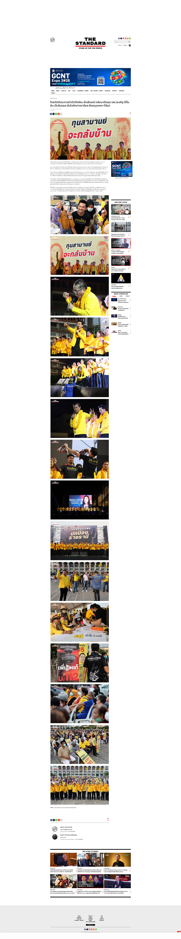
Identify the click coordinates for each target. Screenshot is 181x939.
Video (90, 917)
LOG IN (119, 45)
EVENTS (114, 90)
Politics (53, 98)
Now (102, 917)
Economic (113, 216)
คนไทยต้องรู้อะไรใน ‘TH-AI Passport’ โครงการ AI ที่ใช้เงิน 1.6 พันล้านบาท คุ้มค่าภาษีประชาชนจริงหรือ (118, 218)
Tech (118, 216)
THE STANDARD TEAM (57, 109)
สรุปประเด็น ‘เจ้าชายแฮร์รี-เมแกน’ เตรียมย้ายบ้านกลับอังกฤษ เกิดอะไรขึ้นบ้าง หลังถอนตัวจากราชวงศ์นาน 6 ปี (118, 269)
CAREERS (121, 90)
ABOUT (53, 93)
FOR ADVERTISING (90, 921)
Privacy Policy (79, 920)
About (90, 920)
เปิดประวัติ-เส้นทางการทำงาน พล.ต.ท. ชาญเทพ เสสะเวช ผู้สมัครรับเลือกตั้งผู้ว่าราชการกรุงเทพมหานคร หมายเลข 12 (115, 870)
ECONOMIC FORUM (82, 90)
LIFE (73, 90)
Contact (102, 920)
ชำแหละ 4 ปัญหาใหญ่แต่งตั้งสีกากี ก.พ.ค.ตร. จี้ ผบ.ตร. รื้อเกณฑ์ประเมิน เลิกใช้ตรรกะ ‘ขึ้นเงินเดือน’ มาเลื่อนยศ (123, 309)
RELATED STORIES (90, 851)
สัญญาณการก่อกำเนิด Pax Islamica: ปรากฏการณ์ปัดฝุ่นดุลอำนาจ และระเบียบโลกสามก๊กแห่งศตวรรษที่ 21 (123, 301)
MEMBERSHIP (90, 924)
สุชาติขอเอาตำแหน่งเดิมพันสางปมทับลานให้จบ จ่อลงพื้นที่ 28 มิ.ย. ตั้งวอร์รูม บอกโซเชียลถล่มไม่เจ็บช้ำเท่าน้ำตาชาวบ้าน (89, 870)
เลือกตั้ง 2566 (73, 807)
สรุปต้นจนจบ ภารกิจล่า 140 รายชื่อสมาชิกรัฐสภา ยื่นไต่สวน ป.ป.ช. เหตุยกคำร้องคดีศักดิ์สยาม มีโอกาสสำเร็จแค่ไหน (89, 892)
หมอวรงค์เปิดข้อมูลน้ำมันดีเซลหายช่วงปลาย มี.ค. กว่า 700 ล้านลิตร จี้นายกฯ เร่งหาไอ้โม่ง (116, 892)
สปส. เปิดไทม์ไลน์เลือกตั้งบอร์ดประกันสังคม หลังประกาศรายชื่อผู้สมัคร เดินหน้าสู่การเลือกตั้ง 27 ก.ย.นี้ (117, 287)
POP (69, 90)
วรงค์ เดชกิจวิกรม (58, 807)
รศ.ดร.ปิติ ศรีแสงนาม (122, 298)
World (113, 250)
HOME (52, 90)
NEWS (57, 90)
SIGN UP (125, 45)
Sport (119, 330)
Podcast (79, 917)
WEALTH (63, 90)
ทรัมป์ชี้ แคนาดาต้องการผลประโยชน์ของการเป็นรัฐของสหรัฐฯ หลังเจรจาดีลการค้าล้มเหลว (123, 317)
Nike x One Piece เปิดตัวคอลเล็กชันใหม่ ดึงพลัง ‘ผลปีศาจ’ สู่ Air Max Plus (123, 333)
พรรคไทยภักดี (66, 807)
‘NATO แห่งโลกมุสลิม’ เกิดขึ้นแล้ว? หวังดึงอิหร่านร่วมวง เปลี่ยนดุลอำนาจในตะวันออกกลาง (123, 325)
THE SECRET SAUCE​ (96, 90)
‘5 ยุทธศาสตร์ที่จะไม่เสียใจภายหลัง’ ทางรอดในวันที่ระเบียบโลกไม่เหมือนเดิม (117, 252)
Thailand (118, 250)
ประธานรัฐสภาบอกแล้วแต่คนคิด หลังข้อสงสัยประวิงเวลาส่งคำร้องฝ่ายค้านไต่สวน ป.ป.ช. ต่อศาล (62, 892)
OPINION (107, 90)
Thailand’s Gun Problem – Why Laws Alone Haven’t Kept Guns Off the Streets (118, 235)
